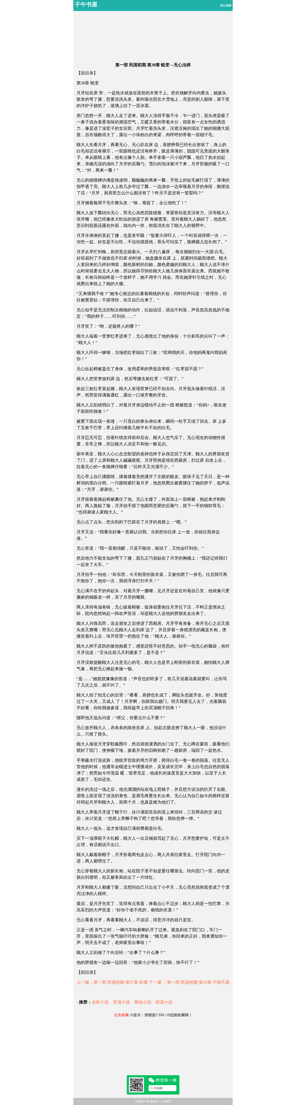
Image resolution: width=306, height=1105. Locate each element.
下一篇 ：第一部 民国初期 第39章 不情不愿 (189, 982)
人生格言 (165, 1101)
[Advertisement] (153, 35)
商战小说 (142, 1002)
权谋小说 (163, 1002)
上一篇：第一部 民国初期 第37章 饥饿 (112, 982)
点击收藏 (121, 1015)
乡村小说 (100, 1002)
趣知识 (154, 1101)
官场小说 (121, 1002)
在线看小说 (142, 1101)
